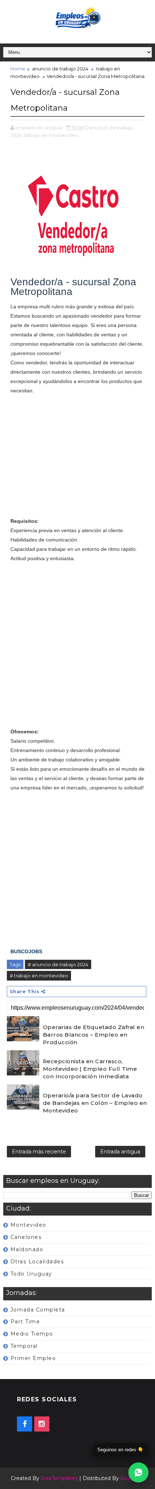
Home (17, 69)
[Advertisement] (77, 460)
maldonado (27, 1249)
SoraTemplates (59, 1478)
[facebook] (24, 1424)
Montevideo (28, 1225)
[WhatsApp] (138, 1472)
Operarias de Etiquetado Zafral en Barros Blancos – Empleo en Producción (94, 1035)
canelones (26, 1237)
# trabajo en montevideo (39, 975)
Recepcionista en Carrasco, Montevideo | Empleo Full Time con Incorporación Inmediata (90, 1069)
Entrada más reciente (39, 1151)
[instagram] (41, 1424)
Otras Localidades (37, 1261)
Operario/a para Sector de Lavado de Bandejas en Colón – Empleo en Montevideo (95, 1103)
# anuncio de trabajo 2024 (58, 964)
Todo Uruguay (31, 1274)
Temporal (24, 1346)
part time (25, 1321)
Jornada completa (37, 1309)
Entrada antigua (120, 1151)
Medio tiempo (31, 1334)
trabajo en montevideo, (51, 135)
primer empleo (33, 1358)
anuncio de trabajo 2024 (60, 69)
